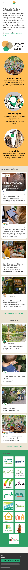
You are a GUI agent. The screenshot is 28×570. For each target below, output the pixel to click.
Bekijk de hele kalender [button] (12, 447)
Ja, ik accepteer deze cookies (10, 560)
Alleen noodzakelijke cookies (10, 564)
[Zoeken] (25, 2)
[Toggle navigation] (3, 2)
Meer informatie (5, 567)
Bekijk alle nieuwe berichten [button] (12, 313)
